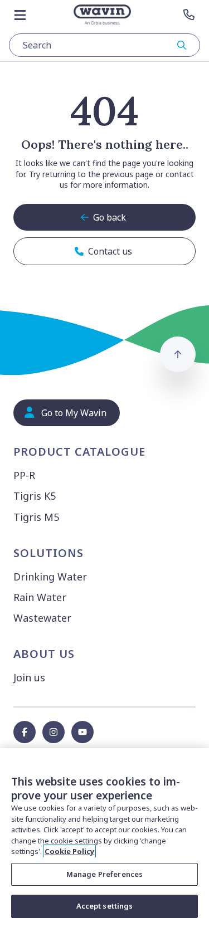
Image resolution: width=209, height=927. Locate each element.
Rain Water (39, 597)
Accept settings (104, 906)
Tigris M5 (36, 517)
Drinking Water (50, 576)
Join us (29, 677)
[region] (104, 837)
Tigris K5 (34, 495)
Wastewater (42, 617)
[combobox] (104, 45)
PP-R (24, 475)
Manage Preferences (104, 874)
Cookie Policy (69, 851)
